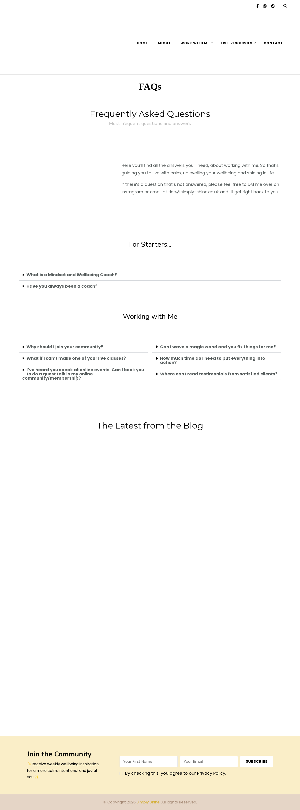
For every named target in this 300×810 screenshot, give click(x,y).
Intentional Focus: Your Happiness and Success (230, 553)
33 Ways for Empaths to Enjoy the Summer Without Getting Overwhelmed (169, 496)
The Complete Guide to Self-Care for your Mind (230, 623)
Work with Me (195, 43)
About (164, 43)
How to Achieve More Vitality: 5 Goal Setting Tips (230, 487)
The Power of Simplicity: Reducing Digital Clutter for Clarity (47, 491)
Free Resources (236, 43)
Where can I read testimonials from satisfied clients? (219, 374)
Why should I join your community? (64, 347)
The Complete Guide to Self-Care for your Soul (108, 623)
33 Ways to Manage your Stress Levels (47, 619)
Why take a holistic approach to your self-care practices (47, 698)
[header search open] (285, 6)
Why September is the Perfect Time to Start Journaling (108, 491)
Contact (273, 43)
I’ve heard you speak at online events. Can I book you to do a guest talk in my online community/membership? (83, 374)
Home (142, 43)
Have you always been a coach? (62, 286)
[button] (150, 275)
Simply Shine (148, 802)
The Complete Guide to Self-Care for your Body (169, 623)
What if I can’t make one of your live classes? (76, 358)
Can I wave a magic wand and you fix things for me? (218, 347)
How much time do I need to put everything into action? (212, 360)
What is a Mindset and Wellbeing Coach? (71, 275)
